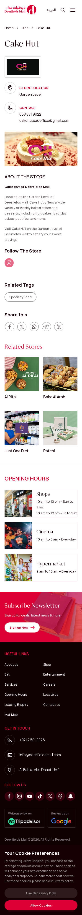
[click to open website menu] (72, 9)
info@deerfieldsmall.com (40, 754)
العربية (51, 10)
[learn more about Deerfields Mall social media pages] (9, 262)
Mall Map (11, 714)
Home (9, 28)
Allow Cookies (41, 905)
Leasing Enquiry (16, 704)
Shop (47, 664)
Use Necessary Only (41, 893)
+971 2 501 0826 (32, 739)
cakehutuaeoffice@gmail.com (44, 120)
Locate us (50, 694)
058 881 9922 (30, 114)
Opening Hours (16, 694)
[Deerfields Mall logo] (20, 9)
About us (11, 664)
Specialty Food (20, 297)
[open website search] (62, 9)
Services (11, 684)
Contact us (51, 704)
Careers (49, 684)
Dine (25, 28)
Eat (7, 674)
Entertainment (54, 674)
